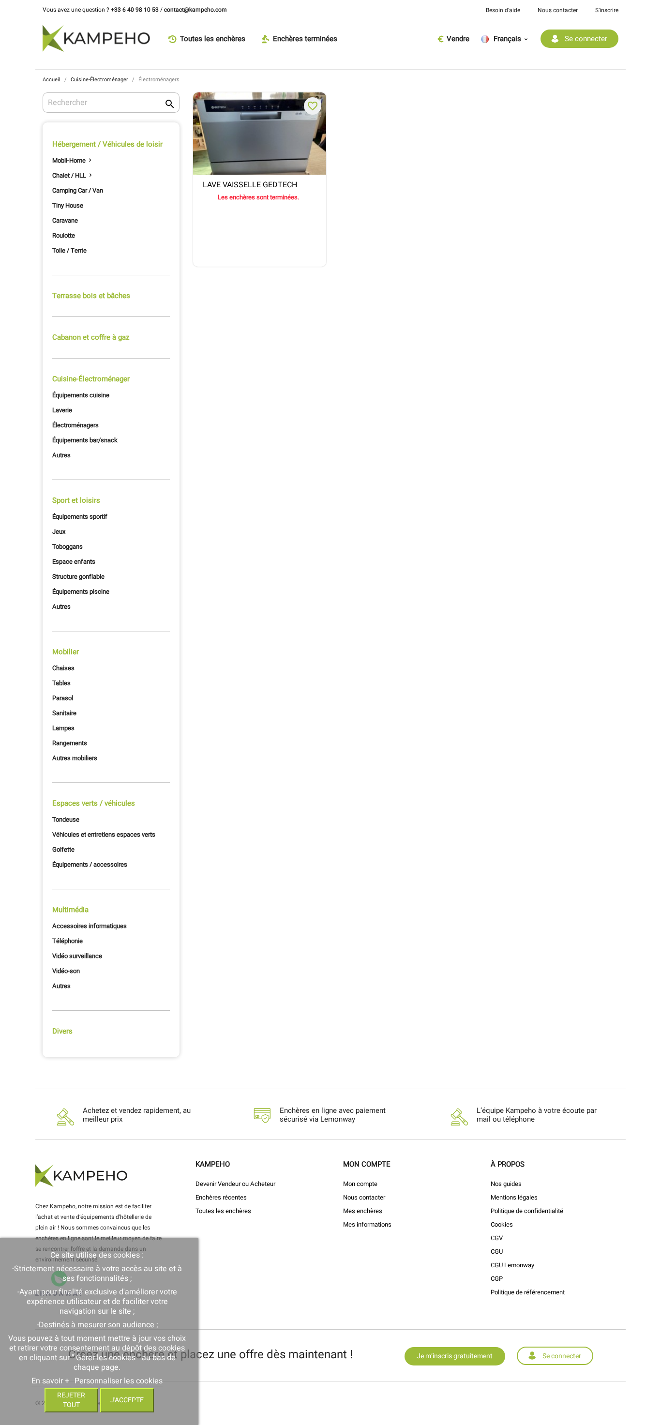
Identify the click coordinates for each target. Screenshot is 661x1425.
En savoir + (51, 1381)
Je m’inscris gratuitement (455, 1356)
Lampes (63, 728)
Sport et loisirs (76, 500)
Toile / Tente (69, 250)
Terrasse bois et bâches (91, 295)
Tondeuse (65, 819)
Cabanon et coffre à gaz (90, 337)
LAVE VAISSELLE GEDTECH (250, 185)
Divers (62, 1031)
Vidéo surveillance (77, 955)
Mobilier (65, 651)
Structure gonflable (78, 576)
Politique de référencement (528, 1292)
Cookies (502, 1224)
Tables (61, 683)
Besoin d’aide (503, 10)
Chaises (63, 668)
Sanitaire (64, 713)
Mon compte (360, 1183)
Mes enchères (362, 1210)
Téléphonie (67, 940)
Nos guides (506, 1183)
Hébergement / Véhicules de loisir (107, 144)
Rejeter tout (71, 1400)
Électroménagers (75, 425)
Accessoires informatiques (89, 925)
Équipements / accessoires (89, 864)
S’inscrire (606, 10)
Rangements (69, 743)
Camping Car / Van (77, 190)
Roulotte (63, 235)
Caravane (65, 220)
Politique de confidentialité (527, 1210)
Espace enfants (73, 561)
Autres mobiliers (74, 758)
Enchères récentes (221, 1197)
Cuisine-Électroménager (91, 379)
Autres (61, 455)
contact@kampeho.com (195, 9)
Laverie (62, 410)
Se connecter (561, 1356)
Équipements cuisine (80, 395)
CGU (497, 1251)
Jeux (58, 531)
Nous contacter (558, 10)
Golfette (63, 849)
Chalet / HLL (69, 175)
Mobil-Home (69, 160)
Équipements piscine (80, 591)
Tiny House (67, 205)
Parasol (62, 698)
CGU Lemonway (512, 1265)
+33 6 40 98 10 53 (135, 9)
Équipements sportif (79, 516)
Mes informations (367, 1224)
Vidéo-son (66, 970)
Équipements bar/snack (85, 440)
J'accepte (127, 1400)
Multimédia (70, 909)
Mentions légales (514, 1197)
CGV (497, 1238)
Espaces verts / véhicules (93, 803)
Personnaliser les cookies (119, 1381)
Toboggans (67, 546)
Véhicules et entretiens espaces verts (103, 834)
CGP (497, 1278)
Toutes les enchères (223, 1210)
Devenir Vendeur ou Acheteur (235, 1183)
